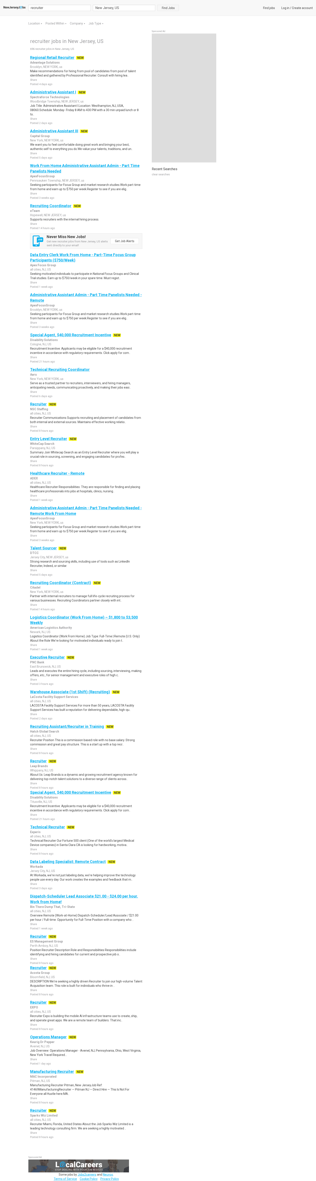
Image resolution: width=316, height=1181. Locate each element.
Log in (285, 8)
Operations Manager (48, 1037)
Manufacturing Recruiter (52, 1071)
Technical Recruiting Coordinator (60, 369)
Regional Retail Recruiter (52, 57)
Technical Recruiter (47, 827)
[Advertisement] (184, 98)
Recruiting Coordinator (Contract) (60, 582)
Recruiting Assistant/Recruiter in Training (67, 726)
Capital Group (40, 136)
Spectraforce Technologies (49, 97)
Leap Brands (39, 766)
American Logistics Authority (51, 627)
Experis (35, 832)
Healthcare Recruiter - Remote (57, 473)
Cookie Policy (89, 1179)
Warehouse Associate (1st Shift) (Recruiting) (70, 692)
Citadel (35, 587)
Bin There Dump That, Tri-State (52, 907)
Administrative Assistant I (53, 92)
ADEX (34, 478)
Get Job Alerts (124, 241)
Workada (36, 866)
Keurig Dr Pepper (42, 1042)
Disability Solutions (44, 340)
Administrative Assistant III (54, 131)
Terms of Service (65, 1179)
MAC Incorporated (43, 1076)
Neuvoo (108, 1174)
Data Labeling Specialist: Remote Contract (68, 861)
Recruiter (38, 404)
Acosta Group (40, 972)
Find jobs (269, 8)
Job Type (95, 23)
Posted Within (55, 23)
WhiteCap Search (42, 443)
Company (77, 23)
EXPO (34, 1007)
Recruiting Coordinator (50, 205)
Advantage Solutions (45, 62)
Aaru (33, 374)
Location (34, 23)
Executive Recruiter (47, 657)
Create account (302, 8)
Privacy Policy (109, 1179)
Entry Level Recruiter (48, 438)
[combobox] (124, 8)
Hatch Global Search (44, 731)
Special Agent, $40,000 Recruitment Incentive (70, 335)
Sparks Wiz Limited (44, 1115)
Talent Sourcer (43, 548)
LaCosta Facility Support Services (54, 697)
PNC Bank (37, 662)
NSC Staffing (39, 409)
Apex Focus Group (43, 265)
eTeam (35, 211)
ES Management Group (46, 941)
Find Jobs (168, 8)
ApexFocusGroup (42, 176)
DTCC (34, 553)
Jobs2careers (87, 1174)
